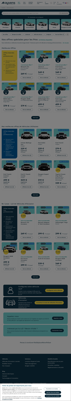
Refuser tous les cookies (53, 392)
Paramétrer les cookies (52, 388)
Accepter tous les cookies (52, 396)
